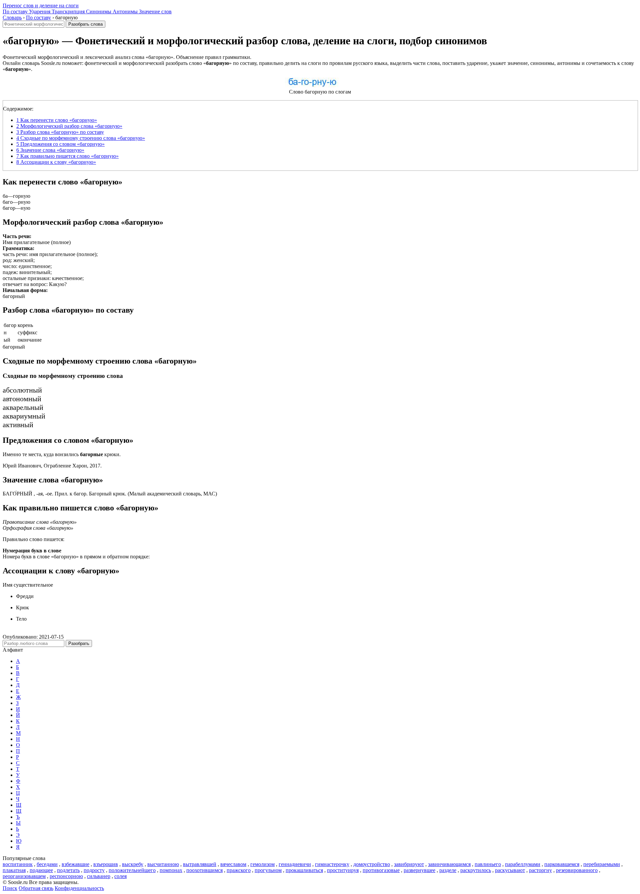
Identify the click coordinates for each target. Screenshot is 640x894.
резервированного (577, 870)
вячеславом (233, 864)
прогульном (268, 870)
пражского (239, 870)
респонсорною (66, 876)
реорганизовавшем (24, 876)
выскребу (132, 864)
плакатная (14, 870)
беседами (47, 864)
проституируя (343, 870)
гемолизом (262, 864)
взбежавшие (75, 864)
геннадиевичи (295, 864)
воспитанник (18, 864)
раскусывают (510, 870)
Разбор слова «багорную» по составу (60, 132)
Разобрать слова (85, 24)
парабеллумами (522, 864)
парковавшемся (561, 864)
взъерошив (105, 864)
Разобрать (78, 643)
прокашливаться (304, 870)
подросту (94, 870)
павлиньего (488, 864)
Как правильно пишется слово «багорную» (67, 156)
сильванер (98, 876)
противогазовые (381, 870)
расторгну (540, 870)
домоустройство (371, 864)
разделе (447, 870)
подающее (41, 870)
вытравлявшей (199, 864)
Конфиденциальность (79, 888)
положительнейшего (132, 870)
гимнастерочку (332, 864)
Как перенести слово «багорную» (56, 120)
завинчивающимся (449, 864)
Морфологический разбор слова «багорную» (69, 126)
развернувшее (419, 870)
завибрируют (409, 864)
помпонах (171, 870)
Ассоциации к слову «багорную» (56, 162)
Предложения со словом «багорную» (60, 144)
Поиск (10, 888)
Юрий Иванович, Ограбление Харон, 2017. (52, 465)
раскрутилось (475, 870)
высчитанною (163, 864)
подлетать (68, 870)
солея (120, 876)
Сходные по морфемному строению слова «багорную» (80, 138)
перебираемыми (601, 864)
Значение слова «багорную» (50, 150)
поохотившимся (204, 870)
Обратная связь (36, 888)
